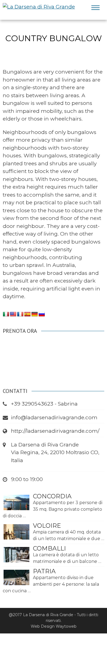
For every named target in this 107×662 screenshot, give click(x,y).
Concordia (52, 496)
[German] (34, 314)
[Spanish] (27, 314)
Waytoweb (66, 626)
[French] (20, 314)
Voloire (47, 525)
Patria (44, 571)
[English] (13, 314)
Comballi (49, 548)
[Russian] (41, 314)
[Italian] (6, 314)
